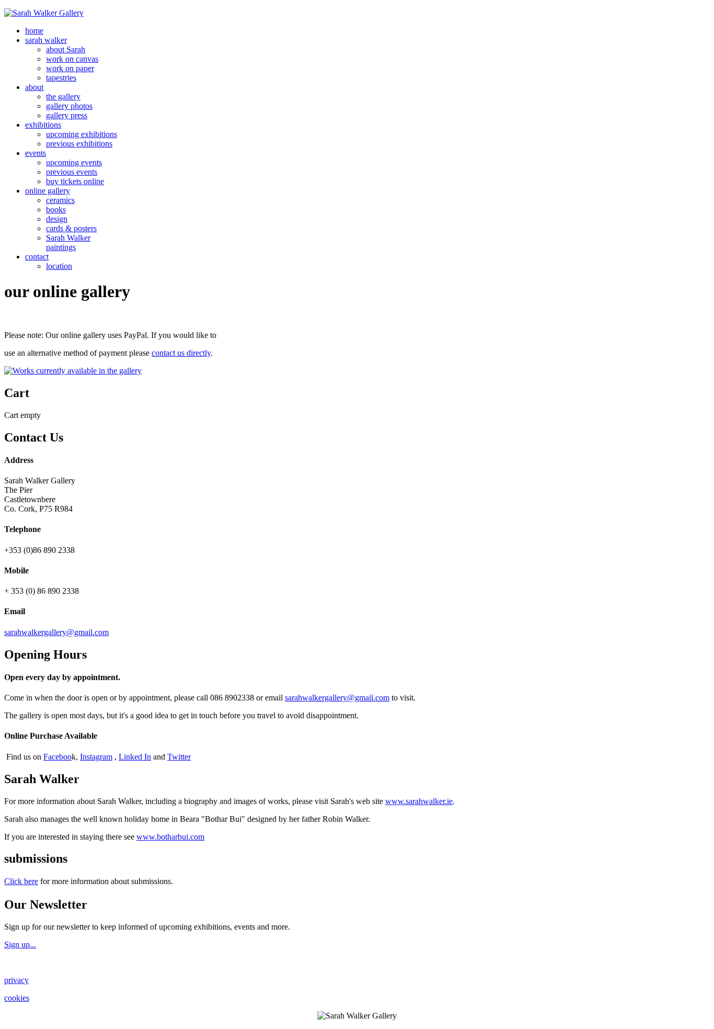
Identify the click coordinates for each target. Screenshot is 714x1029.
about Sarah (65, 49)
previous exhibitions (79, 143)
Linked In (135, 756)
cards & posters (71, 228)
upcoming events (74, 162)
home (34, 30)
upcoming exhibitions (81, 134)
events (35, 153)
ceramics (60, 200)
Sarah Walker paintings (68, 242)
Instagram (96, 756)
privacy (16, 980)
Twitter (179, 756)
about (34, 87)
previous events (71, 171)
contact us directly (181, 352)
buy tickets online (75, 181)
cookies (16, 997)
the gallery (63, 96)
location (59, 266)
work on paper (70, 68)
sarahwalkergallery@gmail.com (56, 632)
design (56, 218)
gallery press (66, 115)
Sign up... (20, 944)
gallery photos (69, 105)
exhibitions (43, 124)
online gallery (47, 190)
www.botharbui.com (170, 836)
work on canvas (72, 58)
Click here (21, 881)
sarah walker (46, 40)
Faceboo (57, 756)
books (56, 209)
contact (37, 256)
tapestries (61, 77)
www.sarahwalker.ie (419, 801)
